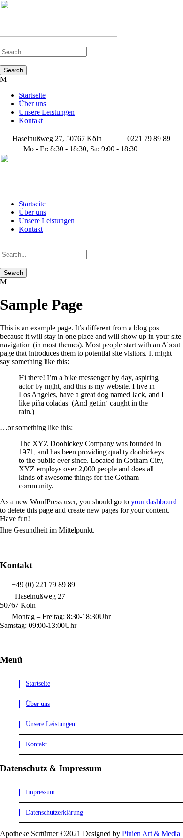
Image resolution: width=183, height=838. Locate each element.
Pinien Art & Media (151, 834)
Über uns (32, 104)
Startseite (32, 95)
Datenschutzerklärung (54, 812)
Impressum (40, 792)
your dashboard (154, 502)
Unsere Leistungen (47, 112)
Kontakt (31, 121)
